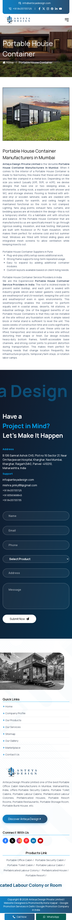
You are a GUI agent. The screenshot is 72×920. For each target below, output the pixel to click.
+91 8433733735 (12, 500)
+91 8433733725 (22, 8)
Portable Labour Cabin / (50, 865)
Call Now (22, 916)
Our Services (13, 727)
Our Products (13, 720)
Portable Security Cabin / (50, 860)
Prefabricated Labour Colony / (22, 870)
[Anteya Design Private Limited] (36, 671)
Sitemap (10, 734)
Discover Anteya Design (23, 819)
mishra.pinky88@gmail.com (20, 485)
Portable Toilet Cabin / (21, 865)
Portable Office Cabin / (20, 860)
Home (10, 62)
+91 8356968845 (12, 495)
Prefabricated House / (55, 870)
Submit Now (17, 619)
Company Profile (15, 713)
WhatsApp (53, 916)
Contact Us (12, 754)
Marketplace (12, 748)
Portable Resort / (36, 875)
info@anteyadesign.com (37, 3)
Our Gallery (11, 741)
